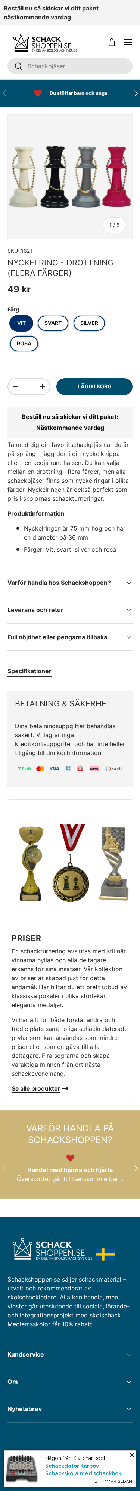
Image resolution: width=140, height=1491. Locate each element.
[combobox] (70, 66)
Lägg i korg (95, 386)
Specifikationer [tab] (29, 671)
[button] (111, 42)
